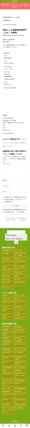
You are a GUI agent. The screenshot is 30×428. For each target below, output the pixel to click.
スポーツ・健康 (8, 68)
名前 (5, 180)
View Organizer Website (10, 87)
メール (6, 186)
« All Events (6, 20)
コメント (6, 163)
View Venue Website (8, 133)
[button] (26, 279)
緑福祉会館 (7, 74)
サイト (5, 191)
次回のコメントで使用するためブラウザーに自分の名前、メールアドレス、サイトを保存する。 (15, 200)
